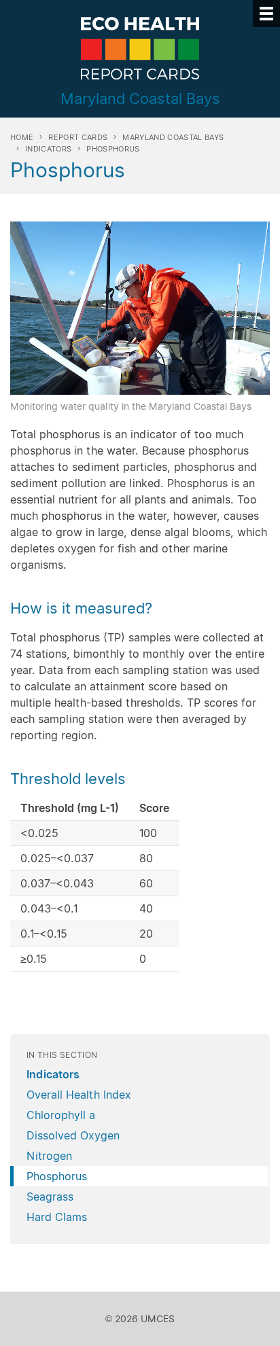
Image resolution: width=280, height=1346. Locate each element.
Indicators (48, 149)
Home (21, 137)
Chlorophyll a (61, 1115)
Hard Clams (57, 1217)
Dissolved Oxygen (73, 1135)
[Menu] (266, 13)
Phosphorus (57, 1176)
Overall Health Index (79, 1094)
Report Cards (77, 137)
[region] (140, 886)
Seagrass (50, 1196)
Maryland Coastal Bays (173, 137)
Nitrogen (49, 1156)
